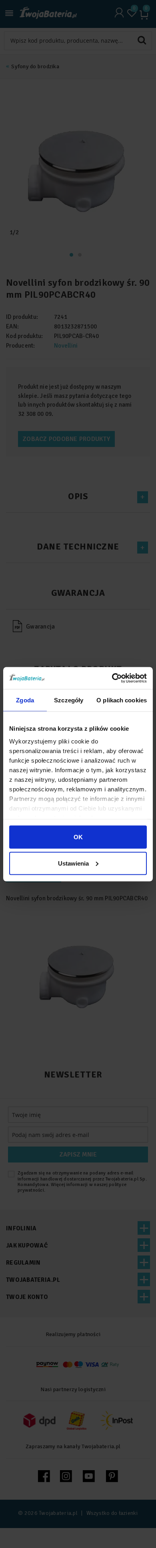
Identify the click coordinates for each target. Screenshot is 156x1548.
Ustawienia (73, 863)
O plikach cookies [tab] (121, 700)
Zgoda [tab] (25, 700)
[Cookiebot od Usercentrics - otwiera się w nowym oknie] (112, 678)
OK (78, 837)
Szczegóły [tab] (68, 700)
